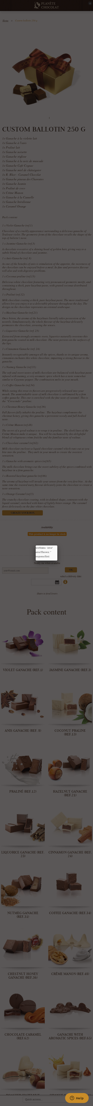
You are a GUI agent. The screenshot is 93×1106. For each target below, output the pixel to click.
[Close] (57, 545)
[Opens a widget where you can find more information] (77, 1098)
